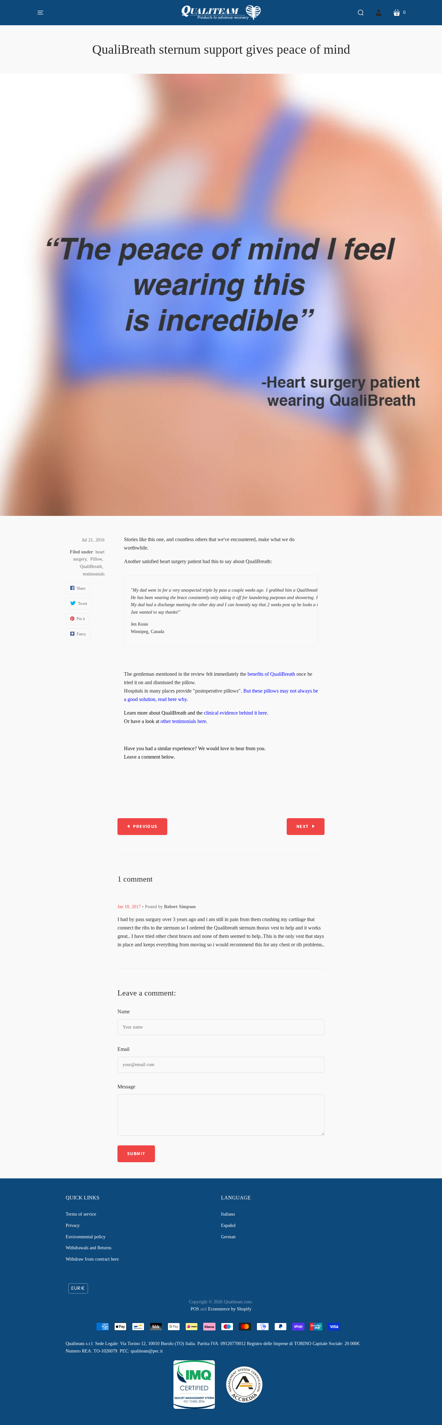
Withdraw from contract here (92, 1259)
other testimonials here (183, 721)
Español (228, 1225)
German (228, 1236)
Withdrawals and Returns (88, 1247)
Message (126, 1086)
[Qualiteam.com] (221, 12)
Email (123, 1049)
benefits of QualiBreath (271, 674)
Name (123, 1011)
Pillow (96, 559)
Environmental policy (85, 1236)
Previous (145, 826)
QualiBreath (91, 566)
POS (195, 1309)
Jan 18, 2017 (129, 906)
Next (302, 826)
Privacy (73, 1225)
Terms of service (81, 1214)
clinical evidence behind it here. (236, 713)
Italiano (228, 1214)
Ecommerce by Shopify (229, 1309)
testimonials (94, 574)
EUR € (77, 1288)
